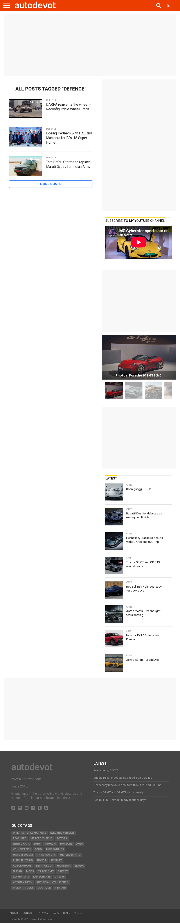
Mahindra (63, 865)
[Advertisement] (90, 45)
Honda (41, 860)
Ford (38, 849)
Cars (56, 912)
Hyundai (50, 843)
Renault (56, 860)
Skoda (79, 865)
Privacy (43, 912)
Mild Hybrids (55, 849)
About (14, 912)
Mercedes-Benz (41, 838)
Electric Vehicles (62, 832)
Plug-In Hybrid (23, 860)
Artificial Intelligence (52, 882)
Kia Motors (21, 876)
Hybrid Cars (21, 843)
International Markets (29, 832)
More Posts (50, 184)
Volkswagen (22, 849)
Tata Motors (46, 854)
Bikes (66, 912)
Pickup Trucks (23, 887)
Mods (30, 871)
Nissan (17, 871)
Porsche (66, 843)
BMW (37, 843)
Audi (79, 843)
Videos (78, 912)
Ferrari (60, 887)
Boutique (44, 887)
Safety (63, 871)
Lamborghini (41, 876)
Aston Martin (22, 882)
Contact (28, 912)
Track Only (46, 871)
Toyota (61, 838)
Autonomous (22, 865)
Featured (20, 838)
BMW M (59, 876)
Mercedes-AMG (70, 854)
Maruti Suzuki (23, 854)
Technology (44, 865)
